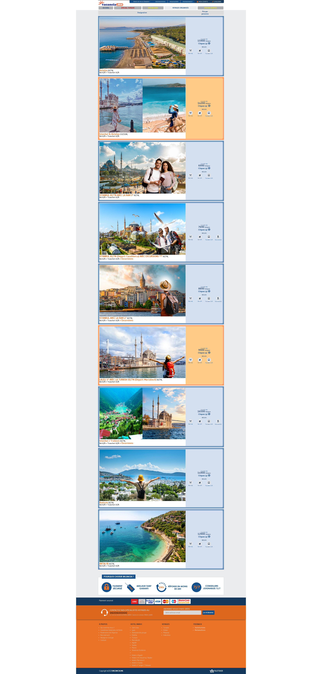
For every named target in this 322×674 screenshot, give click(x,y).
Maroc (134, 648)
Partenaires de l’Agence (108, 633)
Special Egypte (210, 8)
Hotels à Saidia (137, 663)
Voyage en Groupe (107, 638)
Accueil (106, 8)
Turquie (166, 628)
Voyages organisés (181, 8)
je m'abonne (208, 612)
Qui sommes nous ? (107, 628)
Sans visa (135, 628)
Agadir (134, 643)
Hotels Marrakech (138, 660)
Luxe (133, 630)
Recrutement (105, 635)
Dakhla (134, 635)
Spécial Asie (153, 8)
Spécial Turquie (127, 8)
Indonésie (166, 635)
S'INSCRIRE (217, 2)
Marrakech (136, 640)
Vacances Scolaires (139, 650)
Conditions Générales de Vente (111, 630)
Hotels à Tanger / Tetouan (141, 665)
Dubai (165, 630)
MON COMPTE (203, 2)
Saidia (134, 645)
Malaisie (166, 633)
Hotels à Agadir (137, 655)
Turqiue (134, 638)
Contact (103, 640)
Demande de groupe (139, 633)
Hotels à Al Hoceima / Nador (142, 658)
